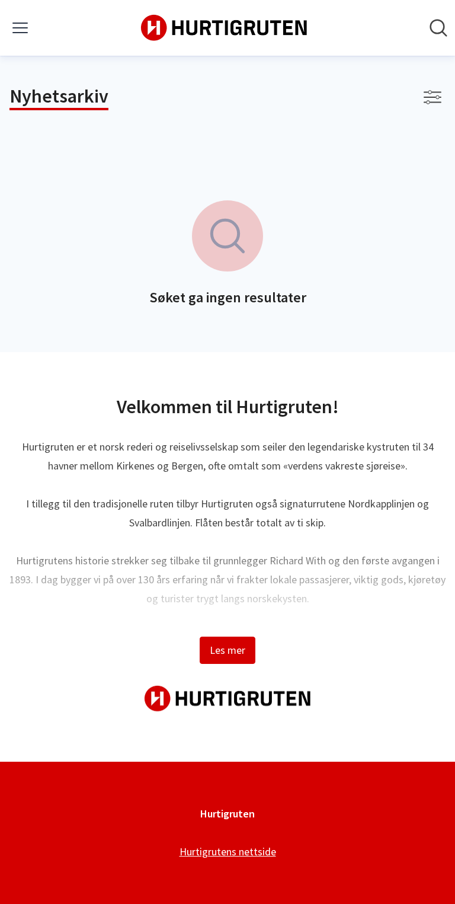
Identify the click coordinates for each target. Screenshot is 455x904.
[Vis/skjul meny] (20, 28)
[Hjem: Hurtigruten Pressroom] (224, 28)
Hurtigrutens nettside (228, 851)
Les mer (227, 650)
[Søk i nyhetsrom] (438, 27)
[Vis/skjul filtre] (432, 97)
